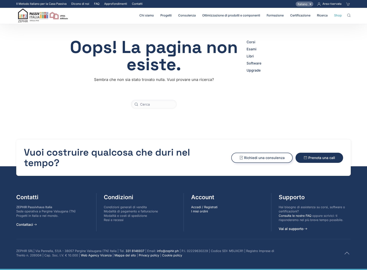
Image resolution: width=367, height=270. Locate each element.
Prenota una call (321, 158)
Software (254, 63)
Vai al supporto (291, 229)
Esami (252, 49)
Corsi (251, 42)
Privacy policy (149, 255)
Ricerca (322, 15)
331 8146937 (135, 251)
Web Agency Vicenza (96, 255)
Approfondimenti (115, 4)
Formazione (275, 15)
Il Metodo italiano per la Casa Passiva (41, 4)
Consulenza (187, 15)
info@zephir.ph (168, 251)
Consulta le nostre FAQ (295, 216)
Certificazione (300, 15)
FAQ (96, 4)
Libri (250, 56)
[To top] (347, 253)
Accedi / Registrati (204, 207)
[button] (349, 15)
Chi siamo (146, 15)
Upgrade (254, 70)
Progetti (166, 15)
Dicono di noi (80, 4)
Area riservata (331, 4)
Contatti (137, 4)
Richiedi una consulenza (264, 158)
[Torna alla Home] (43, 15)
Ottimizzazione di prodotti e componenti (231, 15)
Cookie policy (172, 255)
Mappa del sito (125, 255)
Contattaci (24, 225)
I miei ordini (199, 211)
